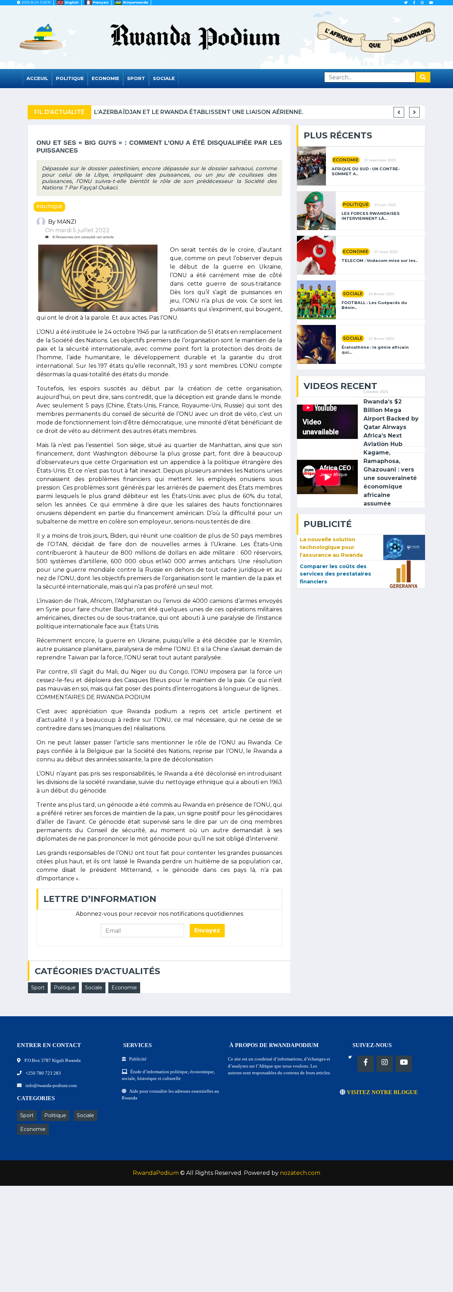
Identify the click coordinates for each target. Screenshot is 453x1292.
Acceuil (37, 78)
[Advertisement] (212, 1242)
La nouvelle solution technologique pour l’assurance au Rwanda (331, 547)
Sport (136, 78)
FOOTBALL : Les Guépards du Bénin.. (374, 305)
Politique (70, 78)
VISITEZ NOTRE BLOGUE (381, 1092)
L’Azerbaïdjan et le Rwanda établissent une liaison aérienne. (198, 112)
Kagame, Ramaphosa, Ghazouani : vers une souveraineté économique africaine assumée (390, 478)
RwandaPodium (156, 1173)
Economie (105, 78)
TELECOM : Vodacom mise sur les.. (380, 260)
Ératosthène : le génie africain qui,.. (375, 349)
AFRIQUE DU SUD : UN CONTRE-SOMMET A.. (366, 171)
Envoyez (207, 930)
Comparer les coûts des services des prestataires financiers (335, 574)
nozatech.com (300, 1173)
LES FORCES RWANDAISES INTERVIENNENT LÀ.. (371, 216)
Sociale (164, 78)
